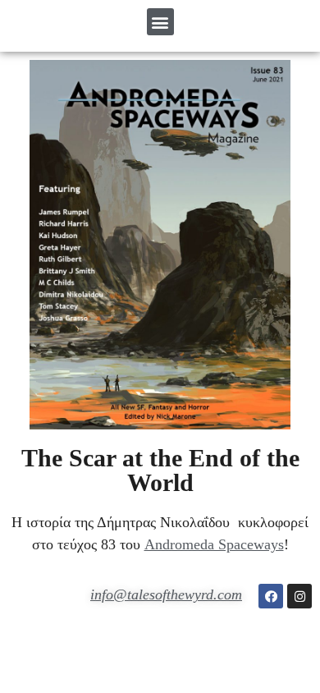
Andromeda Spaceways (214, 544)
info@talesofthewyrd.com (166, 594)
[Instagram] (299, 596)
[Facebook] (270, 596)
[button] (160, 21)
